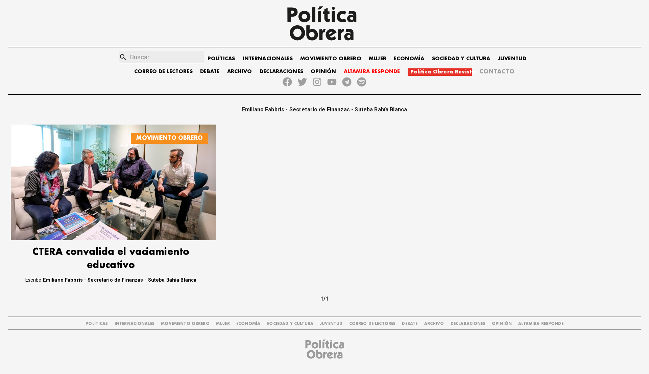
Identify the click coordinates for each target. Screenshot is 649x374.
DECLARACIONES (281, 71)
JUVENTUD (512, 58)
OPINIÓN (323, 71)
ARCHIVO (239, 71)
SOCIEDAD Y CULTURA (461, 58)
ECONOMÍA (409, 58)
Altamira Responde (540, 324)
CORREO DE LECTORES (163, 71)
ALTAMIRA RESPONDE (372, 71)
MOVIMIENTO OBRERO (330, 58)
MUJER (377, 58)
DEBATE (209, 71)
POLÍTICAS (221, 58)
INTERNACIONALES (268, 58)
